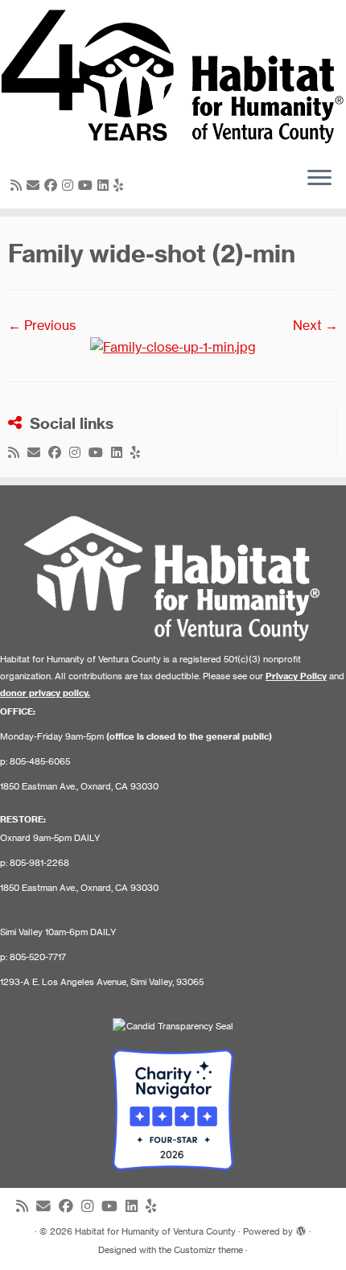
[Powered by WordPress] (301, 1228)
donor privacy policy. (45, 693)
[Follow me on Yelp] (120, 185)
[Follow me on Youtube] (87, 185)
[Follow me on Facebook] (53, 185)
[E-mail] (35, 185)
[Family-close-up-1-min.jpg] (173, 346)
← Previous (42, 325)
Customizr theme (208, 1250)
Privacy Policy (296, 676)
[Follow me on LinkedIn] (105, 185)
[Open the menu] (319, 179)
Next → (315, 325)
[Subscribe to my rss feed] (18, 185)
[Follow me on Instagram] (70, 185)
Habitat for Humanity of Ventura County (155, 1231)
